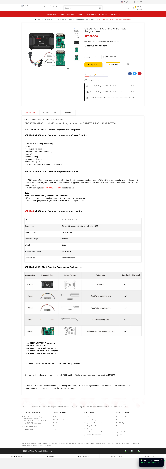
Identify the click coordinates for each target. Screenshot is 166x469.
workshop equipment (93, 432)
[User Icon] (129, 8)
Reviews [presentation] (68, 112)
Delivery (56, 417)
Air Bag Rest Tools (91, 426)
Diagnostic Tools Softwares (95, 423)
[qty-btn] (103, 57)
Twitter (135, 73)
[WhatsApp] (162, 461)
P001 (59, 188)
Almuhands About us (61, 420)
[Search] (100, 8)
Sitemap (56, 426)
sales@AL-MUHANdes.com (34, 426)
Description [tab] (30, 112)
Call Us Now (28, 429)
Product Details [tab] (50, 112)
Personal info (121, 417)
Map (54, 429)
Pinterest (140, 73)
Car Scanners (89, 417)
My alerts (119, 435)
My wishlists (121, 432)
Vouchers (120, 429)
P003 (45, 188)
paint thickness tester (93, 435)
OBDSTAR (29, 211)
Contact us (57, 423)
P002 (51, 188)
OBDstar (114, 65)
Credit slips (120, 423)
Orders (119, 420)
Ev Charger (88, 429)
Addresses (120, 426)
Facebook (130, 73)
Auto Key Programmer (93, 420)
